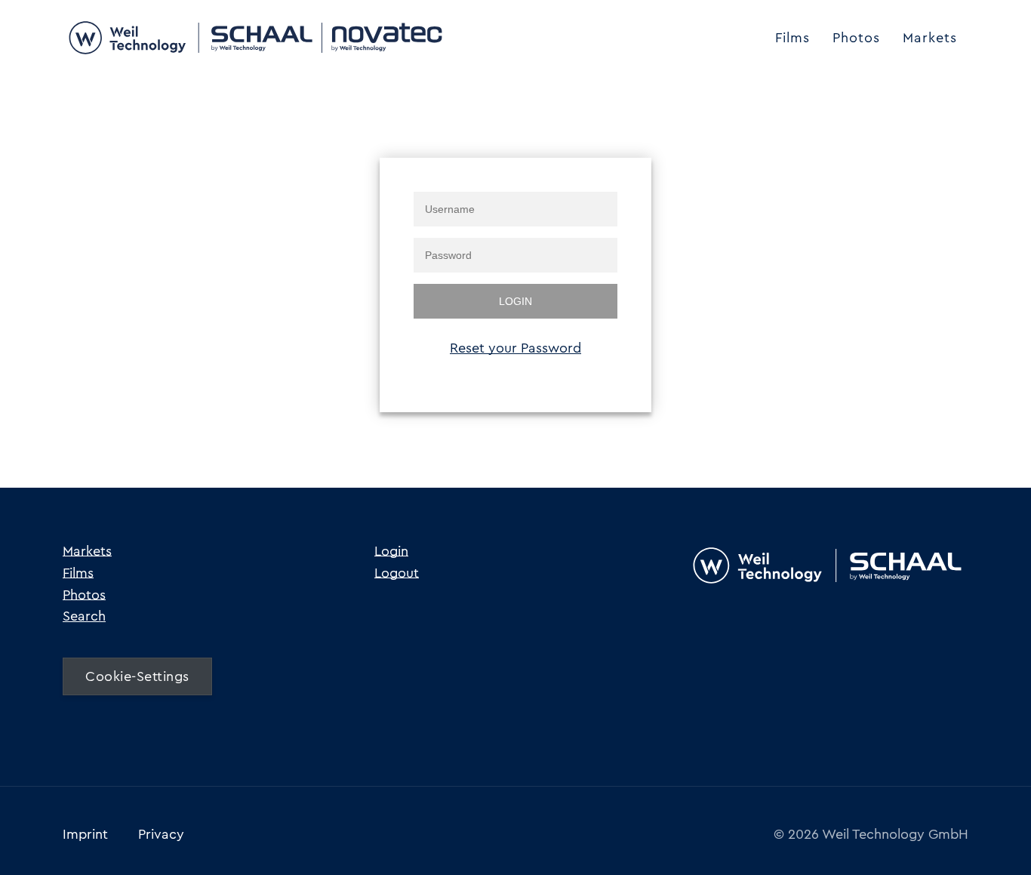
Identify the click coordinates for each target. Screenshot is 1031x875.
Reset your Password (515, 348)
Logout (396, 573)
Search (84, 616)
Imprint (85, 834)
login (515, 301)
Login (391, 551)
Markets (930, 38)
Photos (856, 38)
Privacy (161, 834)
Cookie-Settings (137, 676)
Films (792, 38)
